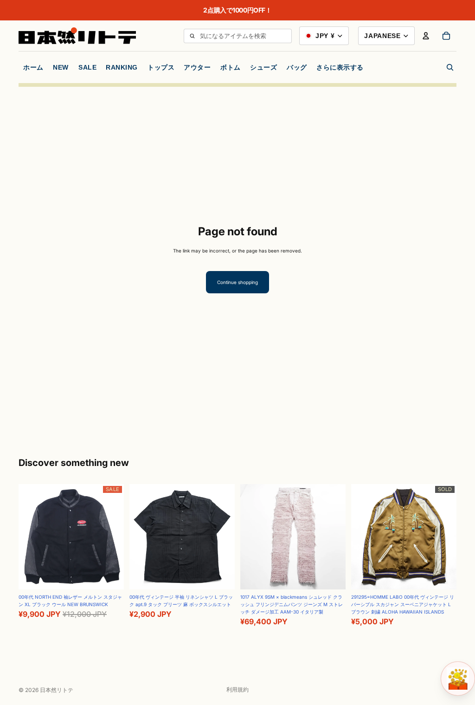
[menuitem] (340, 67)
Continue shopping (237, 282)
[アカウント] (426, 36)
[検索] (192, 36)
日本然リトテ (56, 689)
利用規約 (237, 689)
